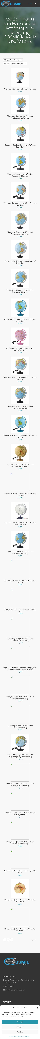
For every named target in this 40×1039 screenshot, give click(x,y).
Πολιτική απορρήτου (24, 1036)
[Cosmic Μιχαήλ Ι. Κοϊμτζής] (16, 3)
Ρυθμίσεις (20, 1032)
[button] (37, 1008)
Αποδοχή (20, 1022)
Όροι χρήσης (13, 1036)
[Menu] (31, 3)
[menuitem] (27, 3)
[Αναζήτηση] (27, 3)
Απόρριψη (20, 1027)
